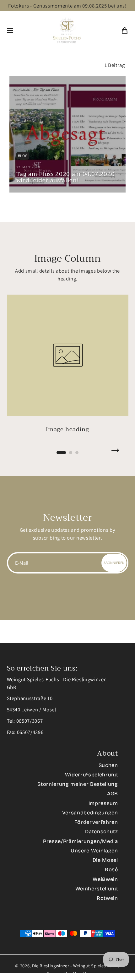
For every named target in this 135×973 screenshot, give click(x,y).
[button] (38, 510)
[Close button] (120, 10)
